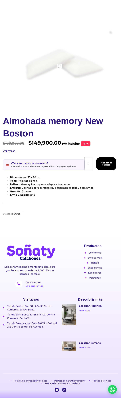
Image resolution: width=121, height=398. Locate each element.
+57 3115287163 (34, 286)
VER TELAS (9, 151)
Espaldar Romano (90, 343)
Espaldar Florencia (90, 305)
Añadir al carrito (106, 163)
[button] (112, 389)
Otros (17, 213)
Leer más (84, 310)
